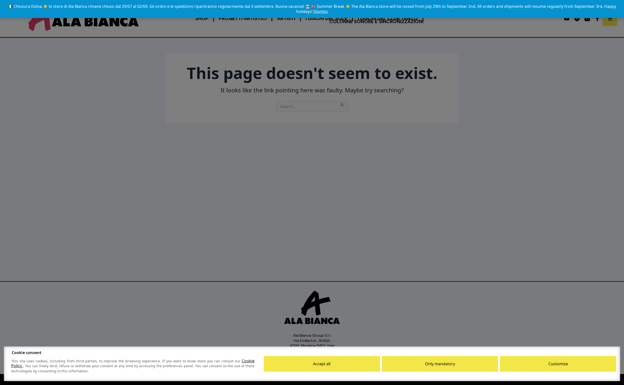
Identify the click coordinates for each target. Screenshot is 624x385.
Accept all (322, 363)
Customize (558, 363)
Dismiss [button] (320, 11)
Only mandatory (440, 363)
